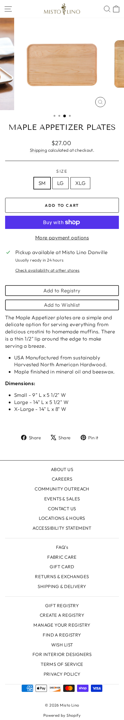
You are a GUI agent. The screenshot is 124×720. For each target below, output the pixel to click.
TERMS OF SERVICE (62, 664)
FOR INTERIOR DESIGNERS (62, 654)
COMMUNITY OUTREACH (62, 489)
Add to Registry (61, 290)
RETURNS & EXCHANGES (62, 576)
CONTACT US (62, 508)
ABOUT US (62, 469)
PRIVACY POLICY (62, 674)
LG (60, 183)
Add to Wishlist (62, 305)
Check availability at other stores (47, 270)
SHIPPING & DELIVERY (62, 586)
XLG (80, 183)
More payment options (62, 237)
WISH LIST (62, 645)
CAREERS (62, 479)
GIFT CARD (62, 566)
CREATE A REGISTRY (62, 615)
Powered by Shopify (62, 715)
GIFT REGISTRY (62, 605)
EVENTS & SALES (62, 499)
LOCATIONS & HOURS (62, 518)
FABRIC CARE (62, 557)
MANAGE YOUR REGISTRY (62, 625)
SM (42, 183)
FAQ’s (62, 547)
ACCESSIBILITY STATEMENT (62, 528)
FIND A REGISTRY (62, 635)
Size (62, 171)
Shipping (38, 150)
